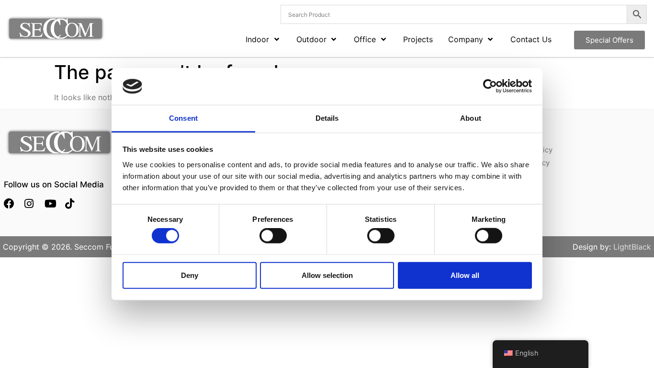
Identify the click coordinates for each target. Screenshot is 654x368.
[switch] (273, 235)
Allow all (465, 275)
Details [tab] (327, 118)
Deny (189, 275)
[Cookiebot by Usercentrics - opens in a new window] (490, 86)
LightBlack (632, 247)
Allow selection (327, 275)
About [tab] (470, 118)
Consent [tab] (183, 118)
